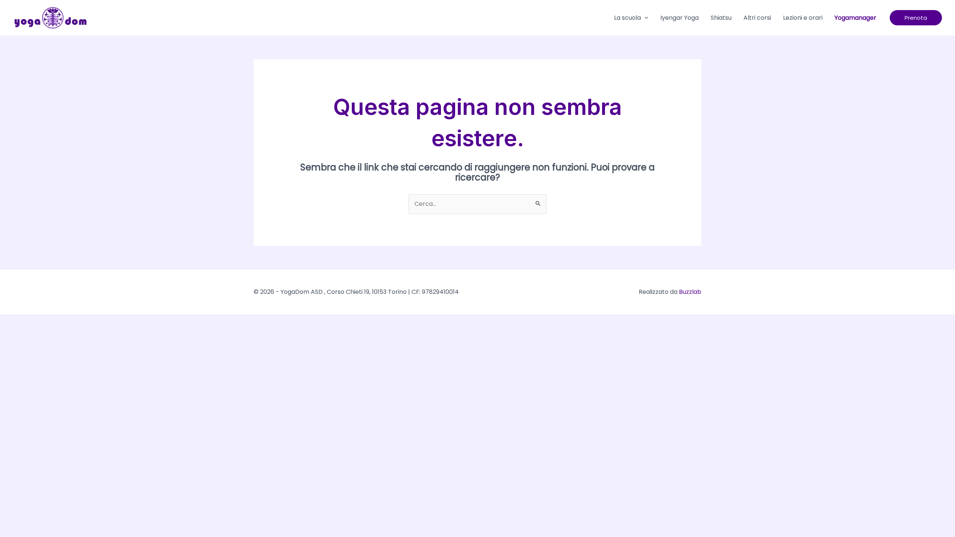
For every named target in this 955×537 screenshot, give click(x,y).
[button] (916, 17)
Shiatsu (721, 17)
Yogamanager (855, 17)
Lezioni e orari (803, 17)
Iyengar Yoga (679, 17)
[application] (644, 18)
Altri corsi (757, 17)
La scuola (627, 17)
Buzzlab (690, 292)
